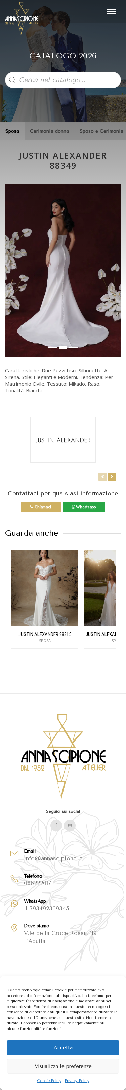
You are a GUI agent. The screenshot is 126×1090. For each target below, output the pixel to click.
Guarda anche (31, 533)
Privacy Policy (77, 1081)
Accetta (63, 1048)
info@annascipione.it (53, 858)
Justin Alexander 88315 (44, 634)
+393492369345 (46, 908)
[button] (10, 273)
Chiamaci (42, 507)
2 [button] (63, 347)
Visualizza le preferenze (63, 1066)
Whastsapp (85, 507)
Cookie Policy (49, 1081)
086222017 (37, 883)
